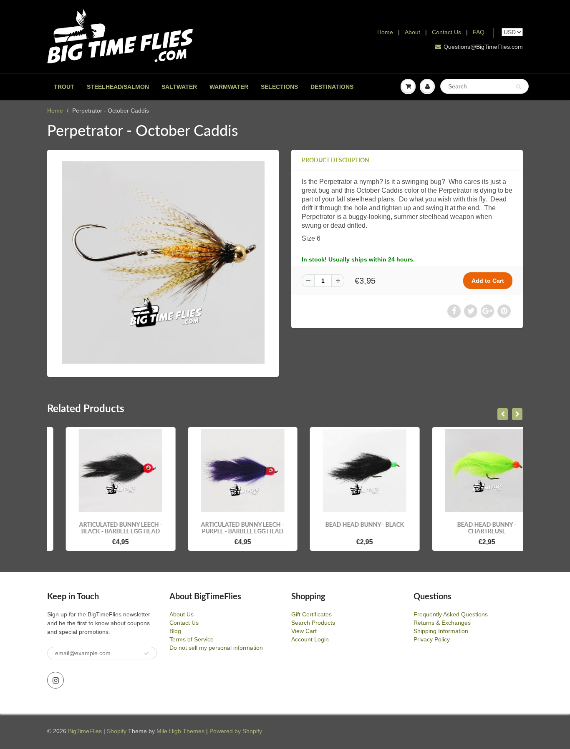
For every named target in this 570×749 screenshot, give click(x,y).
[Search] (518, 86)
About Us (181, 614)
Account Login (310, 639)
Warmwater (228, 86)
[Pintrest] (504, 311)
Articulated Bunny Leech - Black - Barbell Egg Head (102, 528)
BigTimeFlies (85, 731)
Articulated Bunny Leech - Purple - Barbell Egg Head (223, 528)
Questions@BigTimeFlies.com (483, 46)
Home (385, 32)
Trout (64, 86)
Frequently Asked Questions (451, 614)
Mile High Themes (180, 731)
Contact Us (446, 32)
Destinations (331, 86)
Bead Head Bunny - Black (346, 524)
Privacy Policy (432, 639)
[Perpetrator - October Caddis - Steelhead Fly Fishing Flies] (163, 262)
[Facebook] (454, 311)
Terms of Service (191, 639)
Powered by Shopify (235, 731)
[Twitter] (470, 311)
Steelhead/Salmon (118, 86)
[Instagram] (55, 680)
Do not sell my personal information (216, 647)
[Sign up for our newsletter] (146, 653)
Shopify (116, 731)
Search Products (313, 622)
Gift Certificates (311, 614)
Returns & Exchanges (442, 622)
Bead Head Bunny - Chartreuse (468, 528)
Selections (279, 86)
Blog (175, 631)
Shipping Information (441, 631)
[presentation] (502, 414)
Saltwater (179, 86)
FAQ (478, 32)
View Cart (304, 631)
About (413, 32)
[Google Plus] (487, 311)
